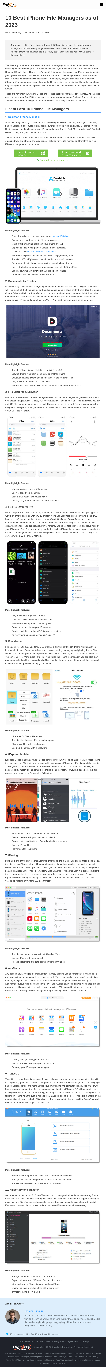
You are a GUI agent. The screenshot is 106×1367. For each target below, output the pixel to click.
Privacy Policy (59, 1341)
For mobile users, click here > (54, 160)
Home (20, 1341)
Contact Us (37, 1341)
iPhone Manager (17, 1334)
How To (29, 1334)
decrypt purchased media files (41, 251)
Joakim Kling (32, 1311)
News (47, 1341)
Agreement (73, 1341)
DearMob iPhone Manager (24, 117)
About (27, 1341)
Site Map (84, 1341)
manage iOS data (60, 236)
